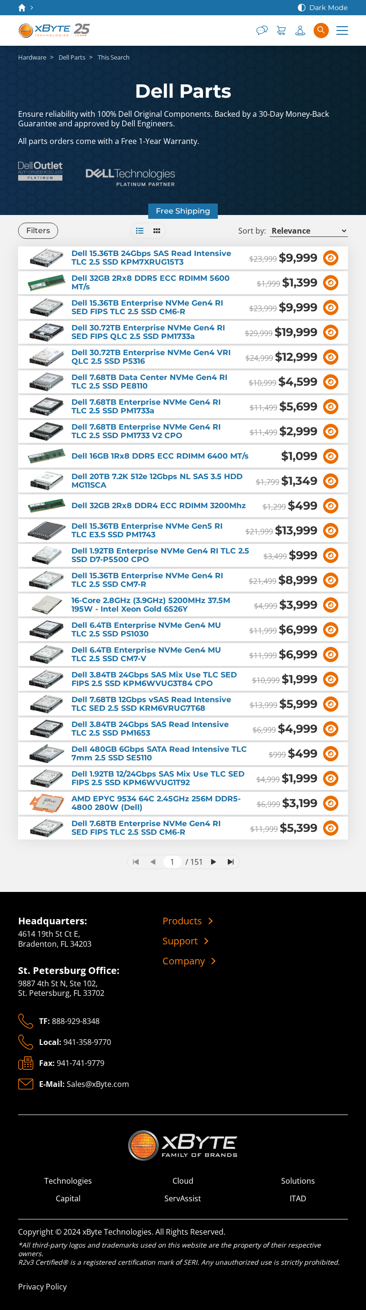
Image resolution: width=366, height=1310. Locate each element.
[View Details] (330, 258)
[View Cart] (281, 30)
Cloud (183, 1181)
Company (184, 961)
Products (182, 921)
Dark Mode (328, 7)
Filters (38, 230)
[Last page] (230, 862)
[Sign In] (300, 30)
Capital (68, 1199)
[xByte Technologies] (55, 30)
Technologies (68, 1181)
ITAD (298, 1199)
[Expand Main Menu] (342, 30)
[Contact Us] (262, 30)
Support (180, 941)
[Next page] (213, 862)
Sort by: (252, 231)
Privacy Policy (42, 1286)
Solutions (298, 1181)
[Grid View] (156, 230)
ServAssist (182, 1199)
